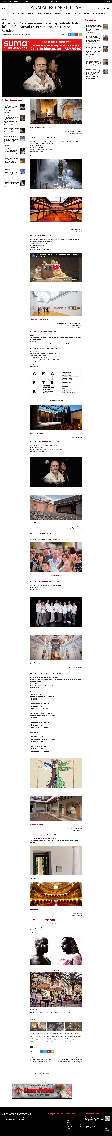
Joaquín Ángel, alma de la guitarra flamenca (11, 129)
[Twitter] (98, 8)
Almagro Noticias (8, 34)
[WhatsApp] (80, 34)
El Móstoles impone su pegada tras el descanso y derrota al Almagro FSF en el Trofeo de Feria (94, 27)
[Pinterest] (76, 34)
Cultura (4, 19)
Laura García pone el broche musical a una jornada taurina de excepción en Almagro (11, 151)
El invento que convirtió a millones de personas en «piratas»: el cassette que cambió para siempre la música (94, 1119)
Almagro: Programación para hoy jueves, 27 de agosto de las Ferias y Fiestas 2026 (10, 107)
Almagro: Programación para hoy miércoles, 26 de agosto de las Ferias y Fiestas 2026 (10, 172)
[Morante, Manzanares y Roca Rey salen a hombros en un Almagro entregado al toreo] (22, 160)
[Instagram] (101, 8)
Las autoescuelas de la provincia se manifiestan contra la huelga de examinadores (41, 1061)
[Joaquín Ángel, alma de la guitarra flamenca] (22, 130)
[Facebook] (95, 8)
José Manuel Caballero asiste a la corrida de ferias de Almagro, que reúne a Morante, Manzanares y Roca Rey (11, 140)
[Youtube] (104, 8)
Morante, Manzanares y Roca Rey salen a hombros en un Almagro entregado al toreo (11, 161)
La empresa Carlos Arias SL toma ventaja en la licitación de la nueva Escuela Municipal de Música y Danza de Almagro (93, 73)
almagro (36, 1047)
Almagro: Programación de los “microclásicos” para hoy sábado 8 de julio (69, 1061)
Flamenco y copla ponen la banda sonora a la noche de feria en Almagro (11, 183)
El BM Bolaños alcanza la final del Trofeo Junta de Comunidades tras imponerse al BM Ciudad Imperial (93, 39)
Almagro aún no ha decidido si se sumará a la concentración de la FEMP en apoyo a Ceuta (93, 62)
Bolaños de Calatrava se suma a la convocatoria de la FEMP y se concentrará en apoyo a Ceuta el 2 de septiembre (94, 51)
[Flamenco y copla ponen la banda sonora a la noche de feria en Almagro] (22, 183)
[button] (108, 8)
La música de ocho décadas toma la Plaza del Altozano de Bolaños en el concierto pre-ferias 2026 (11, 119)
